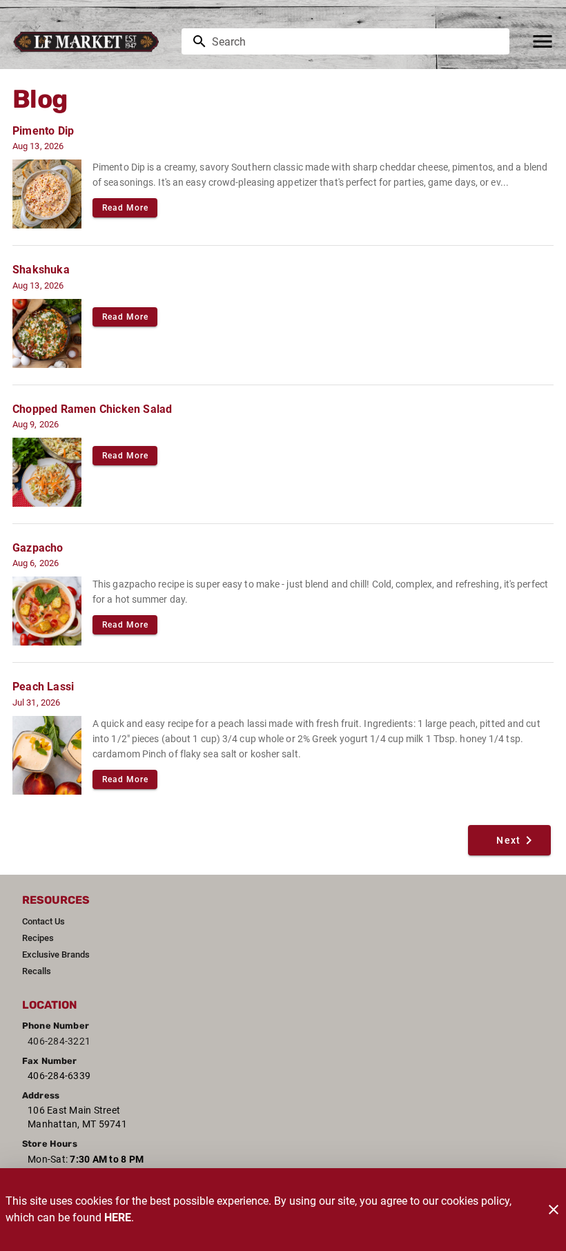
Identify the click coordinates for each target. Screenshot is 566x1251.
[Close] (553, 1209)
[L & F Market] (90, 41)
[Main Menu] (542, 41)
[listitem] (43, 921)
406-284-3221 (59, 1041)
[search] (355, 41)
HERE (117, 1217)
